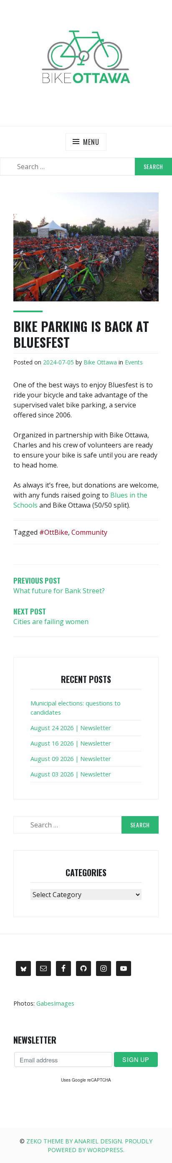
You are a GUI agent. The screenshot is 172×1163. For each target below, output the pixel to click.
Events (134, 362)
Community (89, 532)
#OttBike (53, 532)
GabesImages (55, 1003)
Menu (91, 142)
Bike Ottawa (100, 362)
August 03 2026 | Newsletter (70, 774)
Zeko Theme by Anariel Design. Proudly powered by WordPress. (89, 1145)
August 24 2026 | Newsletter (70, 728)
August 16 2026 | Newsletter (70, 743)
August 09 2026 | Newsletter (70, 759)
